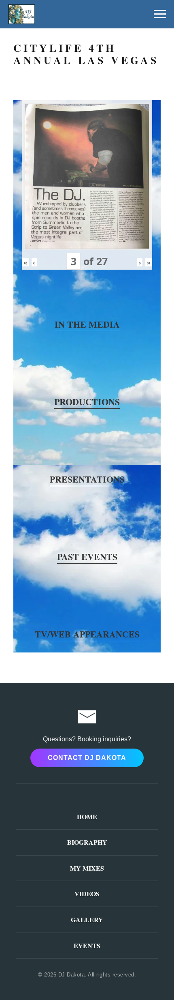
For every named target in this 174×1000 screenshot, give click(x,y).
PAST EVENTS (87, 556)
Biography (87, 842)
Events (87, 945)
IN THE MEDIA (87, 324)
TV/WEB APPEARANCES (87, 634)
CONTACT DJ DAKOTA (87, 757)
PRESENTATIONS (87, 479)
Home (87, 816)
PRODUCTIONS (87, 401)
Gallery (87, 919)
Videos (87, 893)
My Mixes (87, 868)
